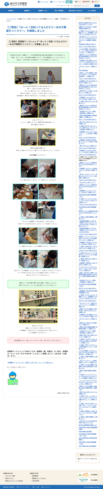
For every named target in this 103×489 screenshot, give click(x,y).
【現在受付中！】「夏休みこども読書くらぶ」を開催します (88, 91)
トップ (8, 19)
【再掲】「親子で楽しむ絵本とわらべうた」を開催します (88, 336)
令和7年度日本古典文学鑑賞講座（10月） (87, 443)
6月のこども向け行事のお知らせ (87, 95)
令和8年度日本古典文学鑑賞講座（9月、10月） (87, 434)
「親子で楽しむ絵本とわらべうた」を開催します (88, 122)
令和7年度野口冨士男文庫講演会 (87, 446)
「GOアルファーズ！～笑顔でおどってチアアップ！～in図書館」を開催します (88, 304)
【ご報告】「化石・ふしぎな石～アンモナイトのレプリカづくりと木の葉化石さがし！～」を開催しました (88, 398)
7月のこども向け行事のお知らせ (87, 78)
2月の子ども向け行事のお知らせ (87, 154)
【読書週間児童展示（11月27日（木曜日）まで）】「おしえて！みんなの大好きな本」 (88, 230)
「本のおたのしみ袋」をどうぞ (87, 182)
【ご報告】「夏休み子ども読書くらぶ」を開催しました (88, 259)
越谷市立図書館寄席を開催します (88, 425)
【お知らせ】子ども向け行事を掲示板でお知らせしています (88, 421)
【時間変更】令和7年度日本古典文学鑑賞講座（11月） (88, 291)
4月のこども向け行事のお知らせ (87, 137)
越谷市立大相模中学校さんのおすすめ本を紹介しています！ (88, 23)
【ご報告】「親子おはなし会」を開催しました (88, 102)
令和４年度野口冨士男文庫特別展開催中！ (88, 438)
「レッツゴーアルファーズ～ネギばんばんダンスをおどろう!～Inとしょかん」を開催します (88, 382)
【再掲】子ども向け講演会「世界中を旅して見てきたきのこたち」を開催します (88, 310)
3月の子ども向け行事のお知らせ (87, 148)
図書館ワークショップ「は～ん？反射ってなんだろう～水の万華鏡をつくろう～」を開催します (88, 238)
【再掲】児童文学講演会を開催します (88, 371)
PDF (68, 5)
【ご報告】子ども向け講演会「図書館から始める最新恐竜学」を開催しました (88, 366)
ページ (63, 5)
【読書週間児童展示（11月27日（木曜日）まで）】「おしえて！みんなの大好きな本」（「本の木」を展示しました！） (88, 223)
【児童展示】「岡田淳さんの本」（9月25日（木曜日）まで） (88, 263)
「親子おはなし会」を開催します (88, 146)
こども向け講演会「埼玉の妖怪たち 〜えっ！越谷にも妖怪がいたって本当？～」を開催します (88, 50)
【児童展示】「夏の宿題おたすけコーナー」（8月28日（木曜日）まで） (88, 315)
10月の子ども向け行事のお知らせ (88, 250)
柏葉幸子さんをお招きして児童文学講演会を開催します (88, 27)
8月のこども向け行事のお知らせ (87, 46)
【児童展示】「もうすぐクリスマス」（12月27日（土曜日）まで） (88, 191)
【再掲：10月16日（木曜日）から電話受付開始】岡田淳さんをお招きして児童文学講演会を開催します (88, 275)
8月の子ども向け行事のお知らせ (87, 301)
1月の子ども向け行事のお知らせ (87, 180)
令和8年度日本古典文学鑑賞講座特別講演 (88, 428)
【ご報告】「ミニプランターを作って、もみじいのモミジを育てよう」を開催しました (88, 200)
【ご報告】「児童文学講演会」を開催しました (88, 217)
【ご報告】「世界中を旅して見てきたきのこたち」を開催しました (88, 247)
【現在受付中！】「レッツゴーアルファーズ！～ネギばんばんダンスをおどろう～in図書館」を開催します (88, 39)
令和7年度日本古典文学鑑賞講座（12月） (87, 285)
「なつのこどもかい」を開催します (88, 67)
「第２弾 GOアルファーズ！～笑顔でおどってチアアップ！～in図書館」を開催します (88, 176)
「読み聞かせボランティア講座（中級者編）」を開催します (87, 281)
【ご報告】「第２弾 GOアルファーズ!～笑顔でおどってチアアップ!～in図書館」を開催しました (88, 127)
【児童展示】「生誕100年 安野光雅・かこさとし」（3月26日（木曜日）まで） (88, 141)
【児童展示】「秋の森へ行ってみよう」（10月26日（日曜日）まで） (88, 243)
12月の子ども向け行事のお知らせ (88, 204)
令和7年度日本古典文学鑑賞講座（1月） (87, 208)
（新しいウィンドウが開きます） (30, 363)
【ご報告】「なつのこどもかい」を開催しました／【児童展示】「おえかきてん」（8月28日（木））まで (88, 296)
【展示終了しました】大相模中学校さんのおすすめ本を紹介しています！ (88, 164)
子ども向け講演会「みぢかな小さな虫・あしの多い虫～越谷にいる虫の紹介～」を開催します (88, 352)
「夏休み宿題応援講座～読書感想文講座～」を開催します (88, 116)
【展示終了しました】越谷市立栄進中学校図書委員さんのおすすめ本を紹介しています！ (88, 56)
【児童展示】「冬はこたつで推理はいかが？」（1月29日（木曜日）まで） (88, 170)
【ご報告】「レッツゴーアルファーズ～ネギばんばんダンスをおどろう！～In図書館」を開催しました (88, 376)
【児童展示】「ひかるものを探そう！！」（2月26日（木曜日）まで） (88, 151)
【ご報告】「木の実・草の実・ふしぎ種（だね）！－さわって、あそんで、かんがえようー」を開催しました (88, 406)
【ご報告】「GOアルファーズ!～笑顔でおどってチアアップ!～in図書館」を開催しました (88, 254)
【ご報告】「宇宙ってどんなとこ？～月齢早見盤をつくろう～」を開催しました (88, 346)
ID (71, 5)
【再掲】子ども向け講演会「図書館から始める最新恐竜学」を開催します (88, 387)
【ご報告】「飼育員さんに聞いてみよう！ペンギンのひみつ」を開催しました (88, 412)
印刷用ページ (65, 19)
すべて (58, 5)
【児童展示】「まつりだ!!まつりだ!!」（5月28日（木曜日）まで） (88, 98)
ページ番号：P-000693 (63, 36)
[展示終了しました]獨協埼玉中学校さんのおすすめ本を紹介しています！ (88, 212)
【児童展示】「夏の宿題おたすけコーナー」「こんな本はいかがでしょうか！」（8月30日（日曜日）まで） (88, 62)
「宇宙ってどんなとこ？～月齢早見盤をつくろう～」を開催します (88, 361)
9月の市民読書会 (83, 70)
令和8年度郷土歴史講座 (85, 431)
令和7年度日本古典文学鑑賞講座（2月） (87, 195)
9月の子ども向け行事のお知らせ (87, 288)
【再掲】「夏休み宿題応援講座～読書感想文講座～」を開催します (88, 327)
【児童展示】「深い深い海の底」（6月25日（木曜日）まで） (88, 81)
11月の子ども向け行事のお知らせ (88, 234)
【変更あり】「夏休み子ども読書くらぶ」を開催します (88, 323)
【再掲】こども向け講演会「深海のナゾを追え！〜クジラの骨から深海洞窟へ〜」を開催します (88, 74)
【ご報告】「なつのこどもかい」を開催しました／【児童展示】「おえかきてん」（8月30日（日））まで (88, 32)
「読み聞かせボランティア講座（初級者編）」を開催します (87, 112)
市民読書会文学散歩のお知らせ (87, 44)
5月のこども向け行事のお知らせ (87, 119)
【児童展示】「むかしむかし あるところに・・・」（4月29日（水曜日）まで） (88, 133)
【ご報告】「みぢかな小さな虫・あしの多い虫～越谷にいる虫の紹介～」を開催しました (88, 340)
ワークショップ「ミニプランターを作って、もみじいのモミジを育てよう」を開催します (88, 268)
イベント (13, 19)
